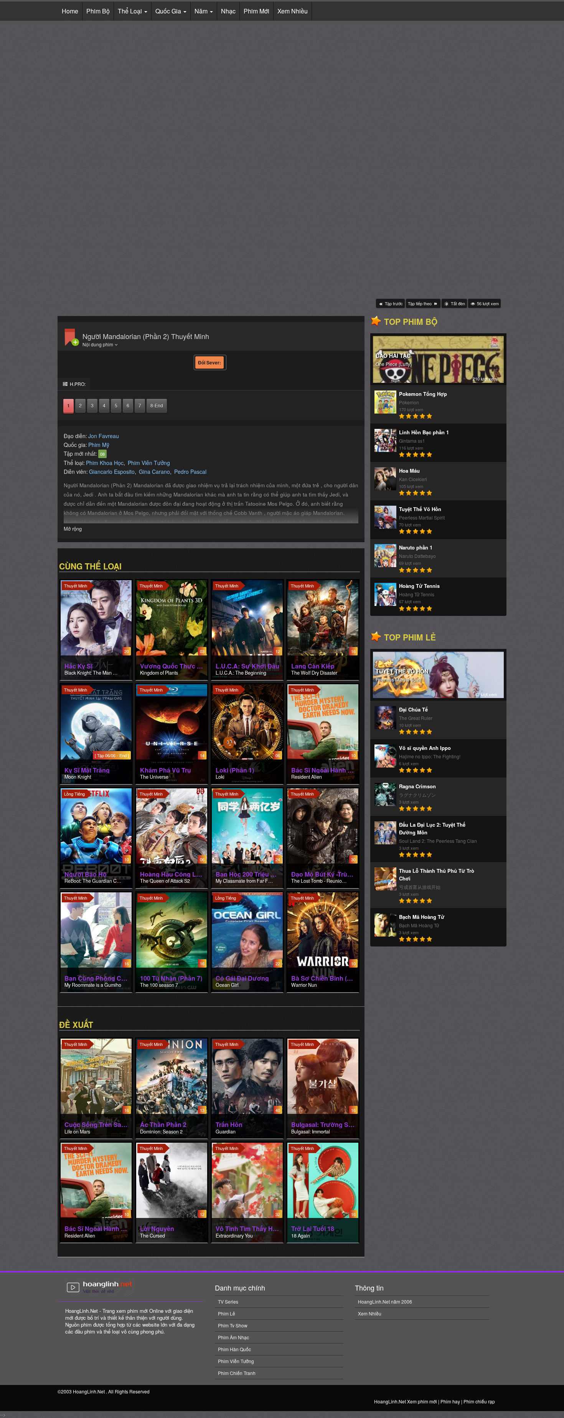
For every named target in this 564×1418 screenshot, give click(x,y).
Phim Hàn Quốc (234, 1349)
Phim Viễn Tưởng (149, 463)
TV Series (228, 1301)
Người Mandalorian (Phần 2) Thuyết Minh (145, 336)
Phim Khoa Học (105, 463)
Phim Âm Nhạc (233, 1337)
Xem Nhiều (292, 11)
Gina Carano (154, 471)
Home (70, 11)
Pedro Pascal (190, 471)
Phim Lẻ (226, 1313)
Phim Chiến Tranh (237, 1373)
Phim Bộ (98, 11)
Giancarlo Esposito (112, 471)
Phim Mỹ (98, 444)
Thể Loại (130, 11)
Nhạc (228, 11)
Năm (202, 11)
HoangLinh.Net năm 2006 (385, 1301)
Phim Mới (256, 11)
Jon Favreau (103, 436)
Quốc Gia (169, 11)
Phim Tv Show (232, 1325)
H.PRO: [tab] (77, 384)
